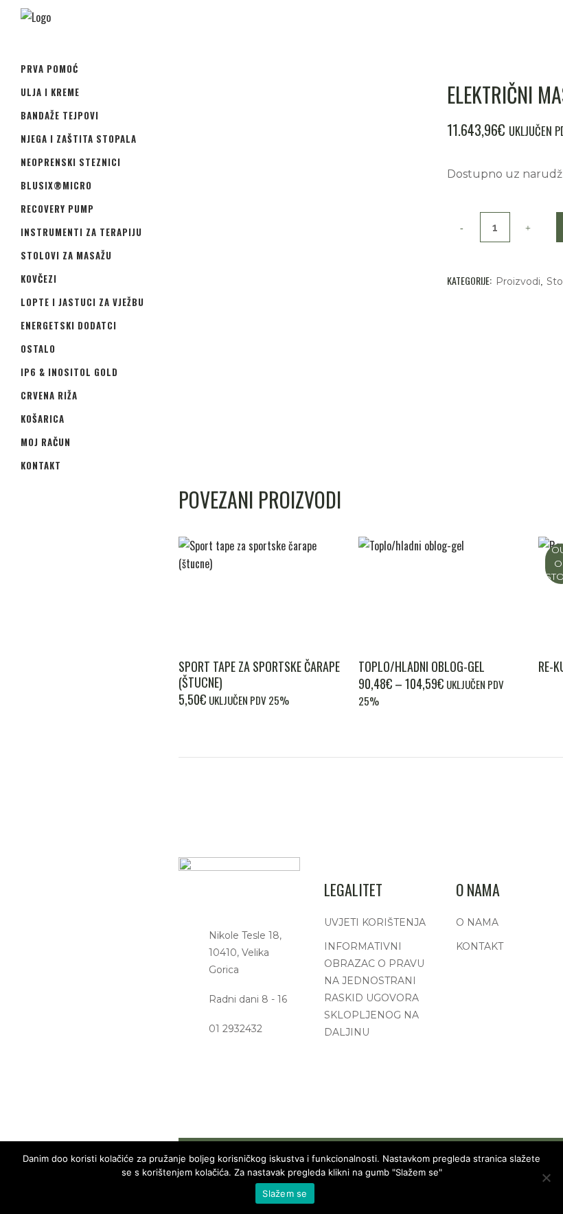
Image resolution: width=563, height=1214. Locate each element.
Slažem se (284, 1193)
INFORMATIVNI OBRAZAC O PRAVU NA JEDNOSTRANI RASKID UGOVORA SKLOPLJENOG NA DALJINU (374, 989)
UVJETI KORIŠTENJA (375, 922)
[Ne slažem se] (546, 1177)
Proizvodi (518, 281)
